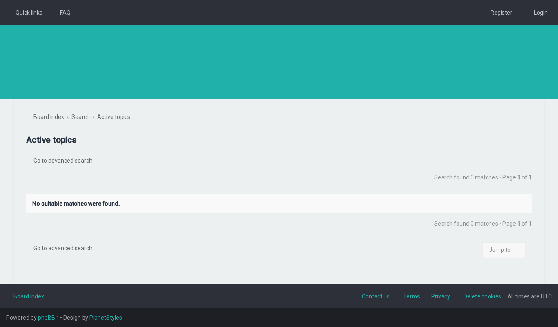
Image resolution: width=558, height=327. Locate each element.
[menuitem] (62, 12)
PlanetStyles (105, 317)
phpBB (46, 317)
